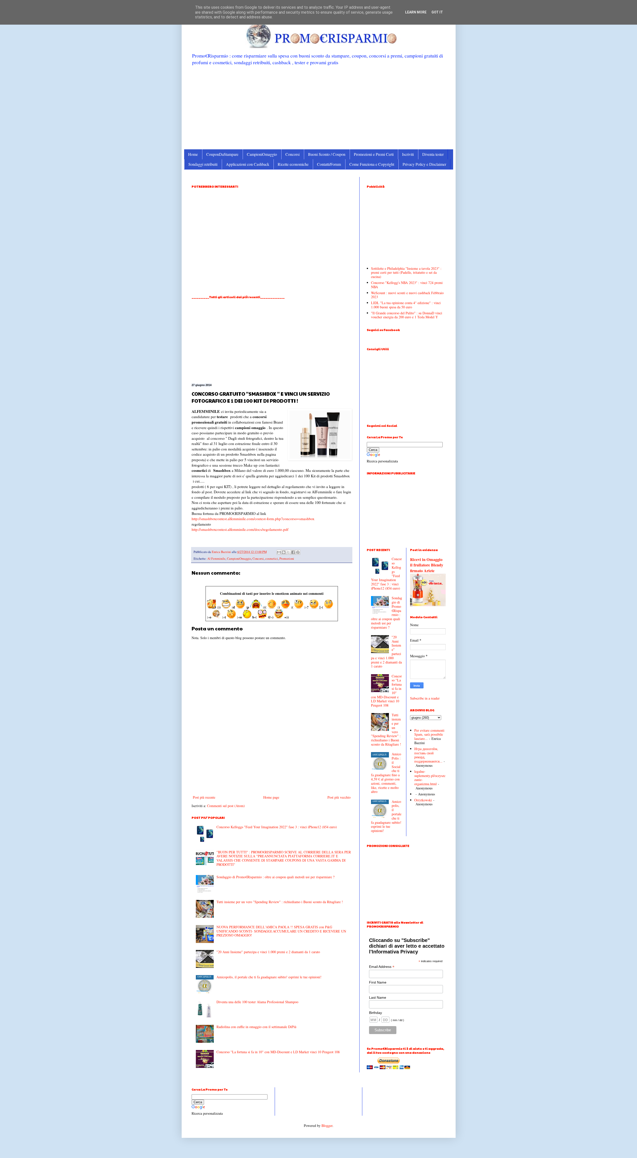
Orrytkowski (423, 800)
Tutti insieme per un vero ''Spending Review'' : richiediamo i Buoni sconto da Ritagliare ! (279, 901)
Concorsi (292, 154)
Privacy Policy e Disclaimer (424, 164)
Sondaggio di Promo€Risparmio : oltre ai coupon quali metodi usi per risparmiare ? (275, 877)
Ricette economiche (293, 164)
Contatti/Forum (329, 164)
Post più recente (204, 797)
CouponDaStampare (222, 154)
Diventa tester (433, 154)
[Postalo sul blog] (283, 552)
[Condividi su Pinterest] (297, 552)
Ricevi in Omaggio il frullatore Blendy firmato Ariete (426, 565)
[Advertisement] (319, 107)
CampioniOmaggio (262, 154)
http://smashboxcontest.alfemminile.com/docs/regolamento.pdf (240, 529)
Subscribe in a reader (425, 698)
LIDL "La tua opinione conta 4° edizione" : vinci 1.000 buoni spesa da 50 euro (406, 304)
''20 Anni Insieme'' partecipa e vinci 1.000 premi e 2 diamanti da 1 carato (268, 951)
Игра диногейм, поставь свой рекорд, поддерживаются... (428, 755)
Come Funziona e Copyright (371, 164)
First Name (377, 982)
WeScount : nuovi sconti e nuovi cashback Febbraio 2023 (407, 294)
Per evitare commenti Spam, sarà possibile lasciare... (429, 734)
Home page (271, 797)
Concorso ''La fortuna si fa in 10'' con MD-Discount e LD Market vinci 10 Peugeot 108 (278, 1051)
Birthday (375, 1013)
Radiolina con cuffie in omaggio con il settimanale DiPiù (256, 1026)
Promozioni (286, 558)
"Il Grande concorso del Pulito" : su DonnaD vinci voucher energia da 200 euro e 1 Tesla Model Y (406, 315)
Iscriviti (408, 154)
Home (193, 154)
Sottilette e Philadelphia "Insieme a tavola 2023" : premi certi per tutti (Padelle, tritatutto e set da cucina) (406, 272)
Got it (437, 12)
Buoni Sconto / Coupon (326, 154)
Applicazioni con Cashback (247, 164)
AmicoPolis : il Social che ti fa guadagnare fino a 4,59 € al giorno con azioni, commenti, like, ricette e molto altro (386, 773)
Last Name (377, 997)
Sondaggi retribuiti (202, 164)
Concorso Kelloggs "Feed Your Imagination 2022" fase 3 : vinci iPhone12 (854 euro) (276, 827)
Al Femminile (216, 558)
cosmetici (271, 558)
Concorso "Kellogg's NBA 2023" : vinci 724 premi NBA (407, 284)
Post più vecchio (339, 797)
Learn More (415, 12)
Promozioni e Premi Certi (374, 154)
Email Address (381, 966)
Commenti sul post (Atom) (226, 805)
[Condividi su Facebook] (293, 552)
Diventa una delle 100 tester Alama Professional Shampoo (257, 1001)
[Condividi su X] (288, 552)
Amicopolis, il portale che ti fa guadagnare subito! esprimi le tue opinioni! (268, 977)
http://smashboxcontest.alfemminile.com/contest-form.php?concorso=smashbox (253, 518)
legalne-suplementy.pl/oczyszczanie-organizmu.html (429, 777)
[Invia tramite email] (278, 552)
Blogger (326, 1125)
